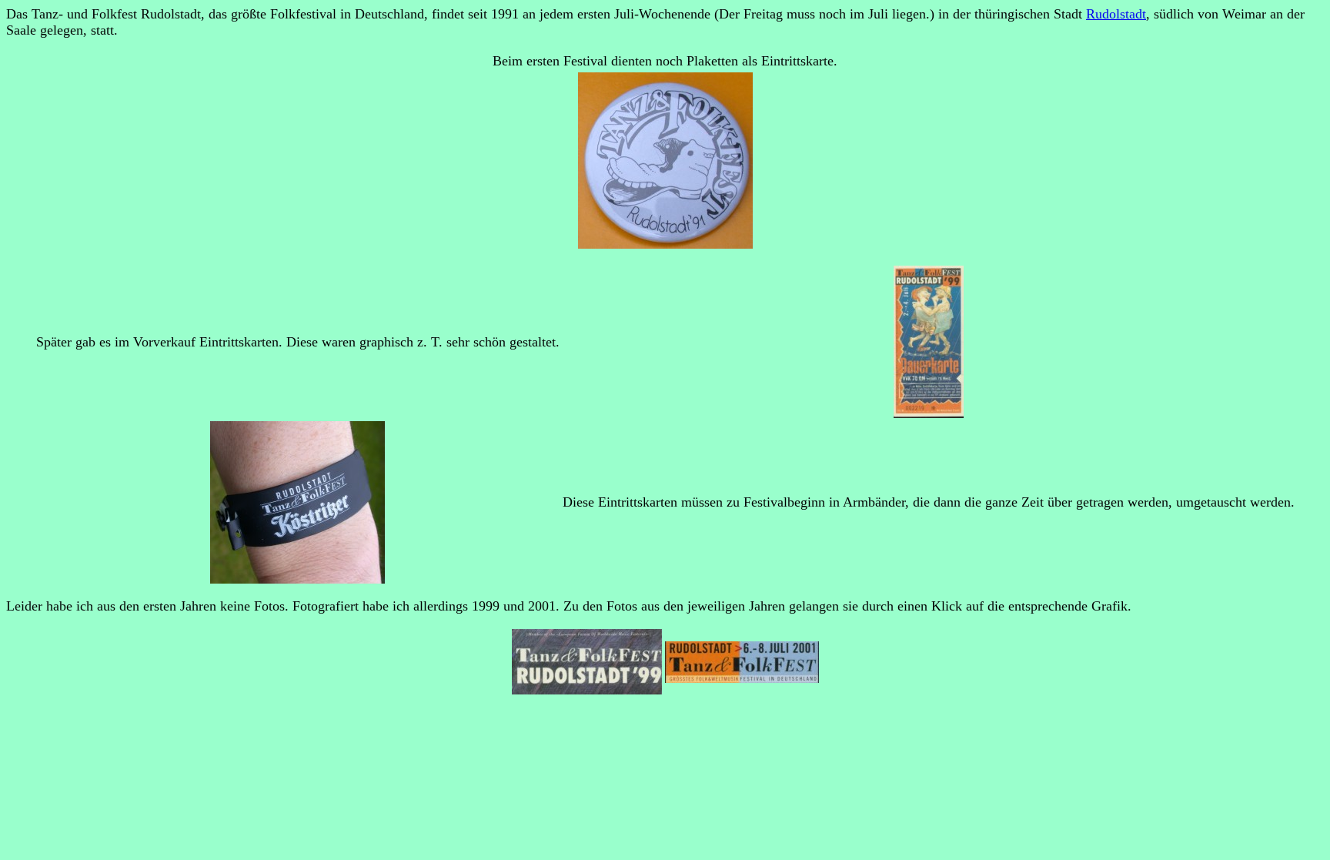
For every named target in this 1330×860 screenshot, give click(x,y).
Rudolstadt (1116, 14)
